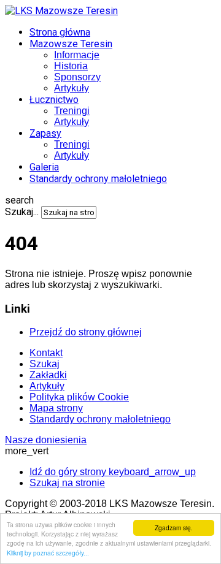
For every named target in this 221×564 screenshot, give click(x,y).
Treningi (72, 110)
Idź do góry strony (112, 472)
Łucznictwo (54, 99)
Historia (71, 66)
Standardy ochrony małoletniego (98, 179)
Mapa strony (56, 408)
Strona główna (59, 32)
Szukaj (44, 364)
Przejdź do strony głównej (85, 332)
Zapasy (45, 133)
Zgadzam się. (174, 527)
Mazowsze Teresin (70, 44)
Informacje (76, 55)
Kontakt (46, 353)
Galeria (44, 167)
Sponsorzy (77, 77)
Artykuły (71, 88)
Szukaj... (22, 212)
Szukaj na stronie (67, 483)
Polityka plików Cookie (79, 397)
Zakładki (48, 375)
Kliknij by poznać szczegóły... (48, 552)
